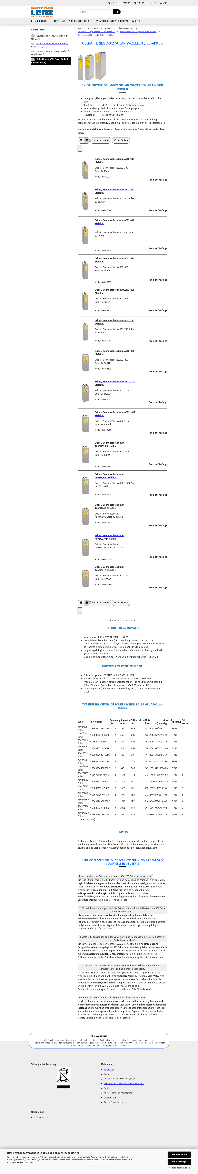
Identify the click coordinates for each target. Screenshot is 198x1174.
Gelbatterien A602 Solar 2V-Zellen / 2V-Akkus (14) (50, 61)
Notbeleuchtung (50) (80, 21)
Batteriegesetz (110, 1097)
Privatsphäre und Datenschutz (118, 1093)
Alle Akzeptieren (179, 1154)
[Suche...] (117, 11)
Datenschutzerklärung (23, 1162)
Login (164, 3)
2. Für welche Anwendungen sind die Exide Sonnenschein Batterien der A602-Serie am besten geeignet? (122, 910)
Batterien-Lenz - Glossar (146, 3)
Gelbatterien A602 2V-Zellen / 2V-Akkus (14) (50, 37)
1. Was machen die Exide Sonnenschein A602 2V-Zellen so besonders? (115, 876)
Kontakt (107, 1074)
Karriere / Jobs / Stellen (120, 3)
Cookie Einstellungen (113, 1102)
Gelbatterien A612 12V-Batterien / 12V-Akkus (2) (50, 53)
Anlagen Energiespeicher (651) (112, 21)
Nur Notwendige (179, 1161)
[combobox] (100, 140)
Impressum (109, 1069)
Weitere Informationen (179, 1168)
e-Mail (118, 123)
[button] (165, 12)
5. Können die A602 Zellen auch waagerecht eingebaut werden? (112, 997)
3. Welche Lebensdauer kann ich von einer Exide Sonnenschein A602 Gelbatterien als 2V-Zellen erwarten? (122, 939)
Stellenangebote (41, 1117)
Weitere (136, 21)
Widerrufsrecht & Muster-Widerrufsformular (124, 1083)
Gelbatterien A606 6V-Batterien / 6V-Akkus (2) (49, 45)
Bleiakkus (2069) (39, 21)
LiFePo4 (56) (59, 21)
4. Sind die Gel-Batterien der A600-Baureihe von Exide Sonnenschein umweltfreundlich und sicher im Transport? (122, 967)
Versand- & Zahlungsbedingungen (119, 1079)
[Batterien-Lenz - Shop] (42, 12)
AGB (106, 1088)
